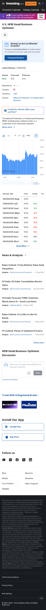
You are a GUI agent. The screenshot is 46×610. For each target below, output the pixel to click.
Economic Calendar (12, 10)
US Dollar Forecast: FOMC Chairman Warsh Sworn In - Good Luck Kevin (20, 300)
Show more (7, 127)
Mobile (5, 478)
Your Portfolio (8, 483)
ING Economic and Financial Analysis (23, 272)
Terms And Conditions (10, 577)
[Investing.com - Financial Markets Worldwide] (15, 3)
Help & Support (31, 483)
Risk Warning (7, 594)
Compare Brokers (16, 58)
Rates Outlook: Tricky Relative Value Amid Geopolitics (23, 267)
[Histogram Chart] (3, 135)
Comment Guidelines (10, 380)
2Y (19, 135)
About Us (29, 473)
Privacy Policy (7, 585)
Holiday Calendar (31, 10)
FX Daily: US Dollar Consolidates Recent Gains (22, 283)
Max (28, 135)
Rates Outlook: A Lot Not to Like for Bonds (19, 316)
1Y (15, 135)
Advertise (29, 478)
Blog (4, 473)
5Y (23, 135)
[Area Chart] (8, 135)
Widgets (5, 489)
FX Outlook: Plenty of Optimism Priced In (22, 331)
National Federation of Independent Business (28, 99)
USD (15, 94)
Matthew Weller (16, 305)
